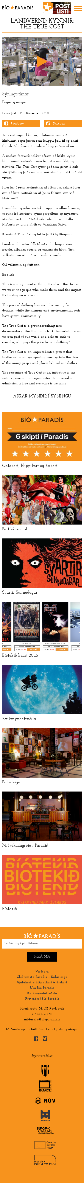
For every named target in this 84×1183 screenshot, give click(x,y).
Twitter (59, 123)
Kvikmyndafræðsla (42, 993)
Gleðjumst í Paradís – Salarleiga (42, 977)
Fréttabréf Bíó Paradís (42, 999)
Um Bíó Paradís (42, 988)
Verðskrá (42, 971)
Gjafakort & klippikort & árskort (42, 982)
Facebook (18, 123)
